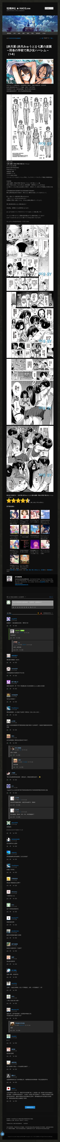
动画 (19, 33)
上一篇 (41, 38)
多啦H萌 (18, 38)
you (20, 799)
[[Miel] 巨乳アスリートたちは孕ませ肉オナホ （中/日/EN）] (14, 548)
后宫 (27, 570)
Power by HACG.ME (21, 1136)
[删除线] (20, 607)
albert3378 (15, 823)
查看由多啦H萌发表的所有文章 (22, 584)
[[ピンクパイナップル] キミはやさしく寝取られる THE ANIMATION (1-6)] (14, 518)
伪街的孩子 (15, 655)
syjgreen (14, 852)
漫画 (23, 33)
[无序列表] (24, 607)
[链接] (31, 607)
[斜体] (15, 607)
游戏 (28, 33)
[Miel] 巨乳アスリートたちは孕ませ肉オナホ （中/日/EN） (14, 552)
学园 (30, 570)
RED (20, 749)
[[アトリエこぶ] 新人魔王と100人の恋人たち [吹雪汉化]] (24, 563)
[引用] (26, 607)
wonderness (15, 931)
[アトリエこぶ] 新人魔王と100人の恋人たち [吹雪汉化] (24, 567)
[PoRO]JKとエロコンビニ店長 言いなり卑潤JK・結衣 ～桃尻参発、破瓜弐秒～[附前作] (14, 568)
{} (32, 607)
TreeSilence (15, 708)
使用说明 (38, 33)
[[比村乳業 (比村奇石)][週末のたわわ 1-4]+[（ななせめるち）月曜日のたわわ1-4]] (45, 518)
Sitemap (50, 1136)
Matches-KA (15, 1009)
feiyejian (14, 1036)
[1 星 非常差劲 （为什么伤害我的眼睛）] (9, 500)
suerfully (14, 983)
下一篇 (51, 38)
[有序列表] (22, 607)
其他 (32, 33)
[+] (35, 607)
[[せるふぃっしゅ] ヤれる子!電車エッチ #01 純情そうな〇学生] (24, 518)
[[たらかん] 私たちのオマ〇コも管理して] (35, 518)
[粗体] (13, 607)
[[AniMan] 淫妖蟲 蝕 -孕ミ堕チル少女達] (24, 548)
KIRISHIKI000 (16, 839)
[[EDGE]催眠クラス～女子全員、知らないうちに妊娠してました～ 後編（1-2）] (35, 548)
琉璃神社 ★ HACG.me (18, 8)
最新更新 (9, 33)
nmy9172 (14, 619)
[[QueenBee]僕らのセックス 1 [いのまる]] (35, 533)
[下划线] (18, 607)
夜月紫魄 (14, 970)
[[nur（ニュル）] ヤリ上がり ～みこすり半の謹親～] (45, 548)
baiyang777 (15, 918)
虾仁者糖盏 (24, 762)
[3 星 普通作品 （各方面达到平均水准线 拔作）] (18, 500)
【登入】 (51, 597)
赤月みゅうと (37, 570)
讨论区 (43, 33)
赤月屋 (42, 570)
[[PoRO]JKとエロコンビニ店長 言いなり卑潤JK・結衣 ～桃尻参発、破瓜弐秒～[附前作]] (14, 563)
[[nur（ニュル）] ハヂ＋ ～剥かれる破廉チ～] (24, 533)
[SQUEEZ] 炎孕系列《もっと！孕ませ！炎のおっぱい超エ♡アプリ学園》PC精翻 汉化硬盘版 (14, 538)
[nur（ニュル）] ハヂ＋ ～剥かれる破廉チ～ (24, 537)
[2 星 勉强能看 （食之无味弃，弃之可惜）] (13, 500)
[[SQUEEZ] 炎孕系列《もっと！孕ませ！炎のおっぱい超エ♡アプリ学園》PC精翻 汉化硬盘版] (14, 533)
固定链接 (49, 570)
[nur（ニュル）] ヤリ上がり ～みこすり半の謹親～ (45, 552)
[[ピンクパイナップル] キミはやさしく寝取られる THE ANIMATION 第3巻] (45, 533)
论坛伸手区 (42, 582)
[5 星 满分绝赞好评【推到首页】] (27, 500)
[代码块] (29, 607)
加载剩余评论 (30, 1107)
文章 (14, 33)
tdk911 (13, 1088)
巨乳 (33, 570)
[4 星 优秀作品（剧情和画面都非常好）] (23, 500)
